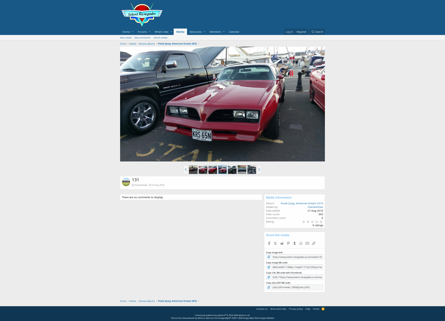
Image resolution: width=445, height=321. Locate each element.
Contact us (262, 308)
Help (307, 308)
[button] (132, 32)
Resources (196, 31)
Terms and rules (278, 308)
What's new (161, 31)
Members (215, 31)
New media (126, 37)
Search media (160, 37)
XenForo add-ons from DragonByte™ (214, 318)
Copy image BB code (276, 262)
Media (180, 31)
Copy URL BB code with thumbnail (283, 272)
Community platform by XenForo (222, 315)
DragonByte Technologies (254, 318)
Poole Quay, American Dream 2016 (302, 203)
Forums (142, 31)
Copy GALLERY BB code (278, 282)
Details (270, 318)
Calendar (234, 31)
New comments (142, 37)
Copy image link (274, 252)
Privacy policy (296, 308)
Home (126, 31)
